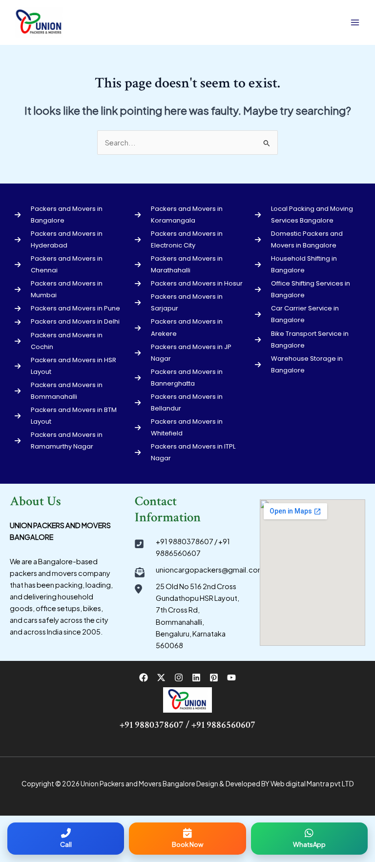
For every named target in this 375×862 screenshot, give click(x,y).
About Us (35, 501)
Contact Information (168, 509)
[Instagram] (178, 677)
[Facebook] (143, 677)
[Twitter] (161, 677)
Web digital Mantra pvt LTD (312, 784)
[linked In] (196, 677)
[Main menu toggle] (355, 22)
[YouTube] (231, 677)
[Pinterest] (213, 677)
